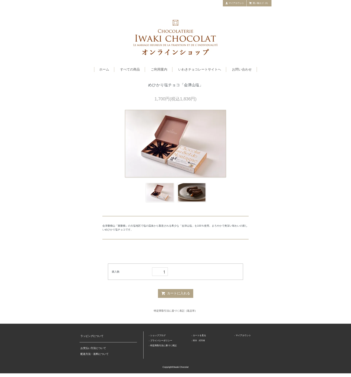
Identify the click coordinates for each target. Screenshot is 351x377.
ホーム (104, 69)
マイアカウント (236, 3)
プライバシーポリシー (161, 340)
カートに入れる (178, 293)
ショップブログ (158, 335)
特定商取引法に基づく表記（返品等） (175, 310)
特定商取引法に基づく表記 (163, 345)
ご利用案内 (159, 69)
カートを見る (199, 335)
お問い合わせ (242, 69)
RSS (195, 340)
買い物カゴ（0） (261, 3)
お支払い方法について (93, 348)
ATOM (202, 340)
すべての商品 (130, 69)
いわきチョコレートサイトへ (199, 69)
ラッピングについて (91, 336)
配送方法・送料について (94, 354)
